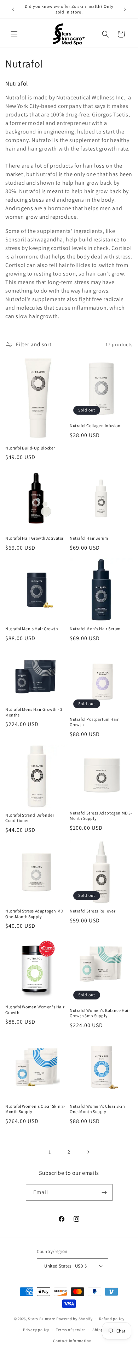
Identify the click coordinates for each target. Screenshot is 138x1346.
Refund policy (111, 1318)
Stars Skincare (41, 1318)
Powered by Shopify (74, 1318)
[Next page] (88, 1152)
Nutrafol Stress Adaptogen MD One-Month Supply (34, 913)
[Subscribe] (104, 1192)
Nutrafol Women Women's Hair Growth (34, 1009)
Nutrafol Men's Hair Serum (95, 628)
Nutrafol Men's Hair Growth (31, 628)
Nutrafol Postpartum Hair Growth (94, 722)
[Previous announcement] (13, 9)
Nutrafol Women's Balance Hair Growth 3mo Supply (100, 1013)
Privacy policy (36, 1329)
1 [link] (49, 1152)
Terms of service (71, 1329)
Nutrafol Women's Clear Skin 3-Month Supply (35, 1109)
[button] (14, 34)
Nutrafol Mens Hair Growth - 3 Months (33, 712)
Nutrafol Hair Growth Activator (34, 538)
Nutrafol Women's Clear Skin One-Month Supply (97, 1109)
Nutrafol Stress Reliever (92, 911)
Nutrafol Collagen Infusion (95, 425)
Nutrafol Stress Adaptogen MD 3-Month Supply (101, 815)
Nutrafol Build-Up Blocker (30, 448)
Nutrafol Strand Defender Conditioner (29, 817)
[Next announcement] (125, 9)
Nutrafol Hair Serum (89, 538)
